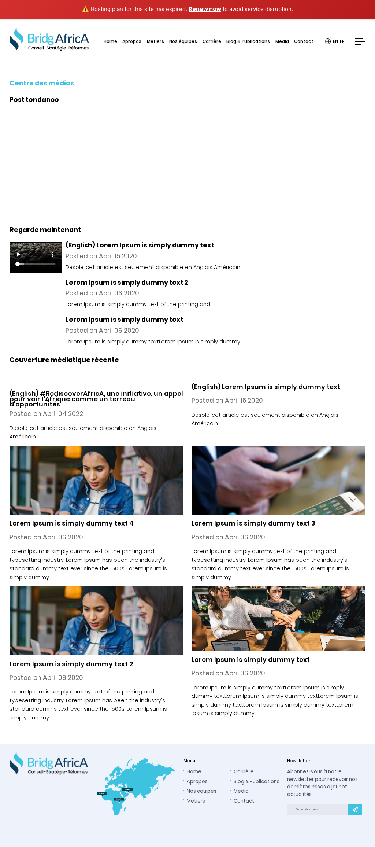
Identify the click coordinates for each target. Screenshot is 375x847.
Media (282, 42)
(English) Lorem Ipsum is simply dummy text (266, 387)
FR (342, 42)
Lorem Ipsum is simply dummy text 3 (253, 523)
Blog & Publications (248, 42)
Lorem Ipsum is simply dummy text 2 (71, 664)
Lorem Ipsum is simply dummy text (251, 659)
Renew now (205, 9)
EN (335, 42)
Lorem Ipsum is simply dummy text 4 (72, 523)
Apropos (131, 42)
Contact (303, 42)
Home (110, 42)
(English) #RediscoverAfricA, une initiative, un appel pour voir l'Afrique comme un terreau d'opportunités (178, 175)
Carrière (212, 42)
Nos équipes (183, 42)
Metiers (155, 42)
